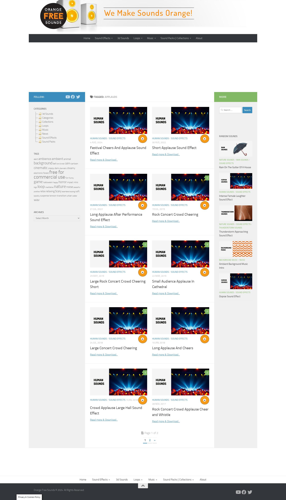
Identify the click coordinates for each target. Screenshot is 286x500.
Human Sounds (98, 138)
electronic (38, 173)
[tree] (57, 128)
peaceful (76, 187)
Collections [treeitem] (47, 121)
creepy (51, 168)
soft (77, 191)
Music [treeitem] (45, 129)
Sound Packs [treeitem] (48, 141)
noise (69, 187)
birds (62, 164)
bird (58, 164)
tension (52, 195)
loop (41, 186)
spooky (37, 196)
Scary (58, 191)
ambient (57, 159)
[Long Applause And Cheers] (180, 320)
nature (60, 186)
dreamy (71, 168)
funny (71, 178)
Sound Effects (102, 38)
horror (63, 182)
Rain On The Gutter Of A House (235, 167)
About (199, 38)
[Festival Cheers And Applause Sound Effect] (118, 120)
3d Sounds (123, 38)
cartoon (74, 163)
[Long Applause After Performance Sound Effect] (118, 187)
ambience (44, 159)
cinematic (41, 168)
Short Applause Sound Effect (174, 148)
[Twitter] (78, 97)
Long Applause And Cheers (172, 348)
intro (76, 182)
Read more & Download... (104, 159)
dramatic (63, 168)
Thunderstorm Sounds (230, 228)
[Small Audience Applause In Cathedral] (180, 253)
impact (70, 182)
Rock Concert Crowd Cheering (175, 214)
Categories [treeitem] (47, 117)
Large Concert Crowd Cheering (113, 348)
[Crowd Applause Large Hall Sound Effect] (118, 382)
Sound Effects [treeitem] (49, 137)
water (74, 196)
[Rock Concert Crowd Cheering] (180, 187)
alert (36, 159)
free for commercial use (49, 174)
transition (61, 195)
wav (37, 200)
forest (46, 173)
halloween (48, 182)
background (43, 163)
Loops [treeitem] (45, 125)
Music (150, 38)
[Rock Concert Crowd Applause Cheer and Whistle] (180, 382)
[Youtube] (68, 97)
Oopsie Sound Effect (229, 296)
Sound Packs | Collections (175, 38)
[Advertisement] (143, 67)
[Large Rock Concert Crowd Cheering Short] (118, 253)
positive (37, 191)
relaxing (50, 191)
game (38, 182)
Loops (137, 38)
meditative (49, 187)
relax (43, 191)
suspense (44, 195)
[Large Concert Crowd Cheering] (118, 320)
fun (67, 178)
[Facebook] (73, 97)
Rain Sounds (242, 160)
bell (54, 163)
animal (67, 159)
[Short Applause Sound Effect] (180, 120)
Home (87, 38)
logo (35, 187)
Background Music (228, 260)
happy (55, 182)
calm (67, 163)
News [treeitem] (45, 133)
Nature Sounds (226, 160)
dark (57, 168)
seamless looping (68, 191)
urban (69, 195)
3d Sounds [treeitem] (47, 113)
